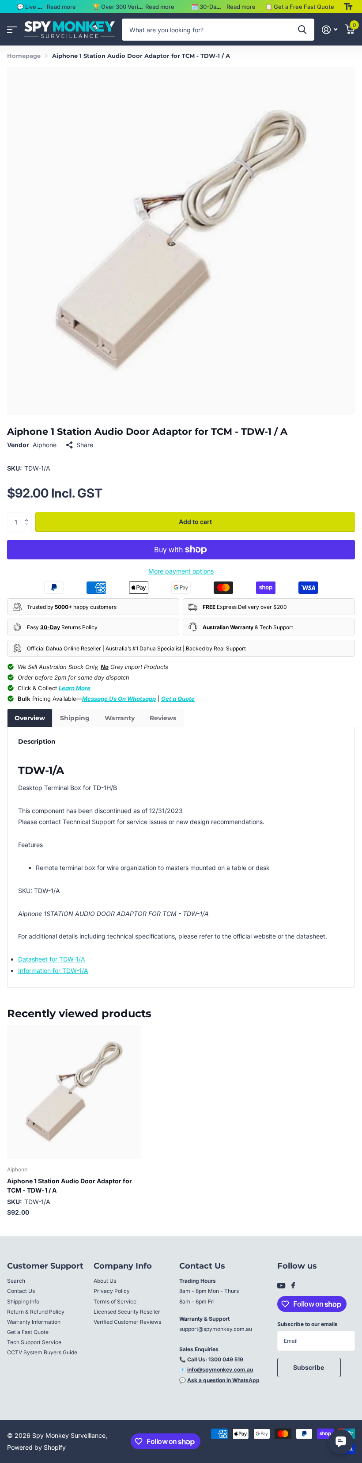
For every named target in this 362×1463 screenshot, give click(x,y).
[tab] (30, 718)
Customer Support (45, 1266)
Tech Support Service (34, 1342)
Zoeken (302, 30)
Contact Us (21, 1291)
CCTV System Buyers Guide (42, 1352)
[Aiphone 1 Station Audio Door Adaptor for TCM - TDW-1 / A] (74, 1092)
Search (16, 1280)
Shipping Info (23, 1301)
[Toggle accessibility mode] (348, 6)
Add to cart (195, 521)
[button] (28, 515)
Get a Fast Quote (28, 1332)
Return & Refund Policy (35, 1311)
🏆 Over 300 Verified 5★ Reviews (138, 6)
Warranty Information (33, 1322)
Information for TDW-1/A (53, 970)
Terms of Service (115, 1301)
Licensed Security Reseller (127, 1311)
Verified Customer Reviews (127, 1322)
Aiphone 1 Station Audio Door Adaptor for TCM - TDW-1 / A (69, 1185)
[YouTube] (281, 1286)
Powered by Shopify (36, 1447)
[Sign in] (329, 30)
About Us (105, 1280)
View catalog (12, 30)
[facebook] (293, 1286)
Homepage (24, 55)
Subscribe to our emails (307, 1324)
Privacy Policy (112, 1291)
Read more (61, 6)
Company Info (123, 1266)
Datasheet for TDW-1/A (51, 959)
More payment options (181, 571)
